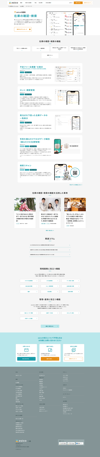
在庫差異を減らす (19, 424)
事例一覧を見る (49, 230)
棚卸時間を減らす (19, 426)
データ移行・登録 (70, 280)
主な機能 (22, 6)
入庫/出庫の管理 (28, 286)
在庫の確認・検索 (70, 286)
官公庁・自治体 (42, 398)
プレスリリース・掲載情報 (67, 390)
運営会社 (64, 404)
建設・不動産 (41, 392)
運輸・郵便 (41, 396)
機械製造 (41, 381)
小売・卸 (40, 388)
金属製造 (41, 383)
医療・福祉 (41, 390)
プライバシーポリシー (67, 413)
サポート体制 (65, 375)
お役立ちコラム (42, 409)
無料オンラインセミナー (43, 411)
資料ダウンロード (87, 2)
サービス (41, 394)
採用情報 (64, 406)
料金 (35, 2)
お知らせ (64, 388)
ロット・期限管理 (49, 286)
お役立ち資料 (41, 407)
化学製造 (41, 385)
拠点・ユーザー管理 (29, 313)
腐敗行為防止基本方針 (67, 410)
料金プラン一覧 (18, 375)
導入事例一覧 (41, 375)
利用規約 (64, 411)
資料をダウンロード (22, 29)
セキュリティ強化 (70, 313)
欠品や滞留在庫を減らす (20, 430)
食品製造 (41, 379)
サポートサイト (65, 381)
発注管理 (49, 291)
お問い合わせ (65, 377)
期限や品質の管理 (19, 428)
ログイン (71, 2)
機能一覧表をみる (49, 326)
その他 (40, 400)
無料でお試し (78, 2)
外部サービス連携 (28, 318)
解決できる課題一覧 (19, 418)
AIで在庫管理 (49, 280)
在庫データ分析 (49, 313)
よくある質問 (65, 379)
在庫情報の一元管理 (19, 422)
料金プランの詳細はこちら (75, 184)
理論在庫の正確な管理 (20, 432)
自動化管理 (70, 291)
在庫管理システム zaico (13, 6)
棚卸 (29, 291)
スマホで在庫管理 (28, 280)
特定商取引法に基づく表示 (68, 408)
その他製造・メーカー (43, 387)
